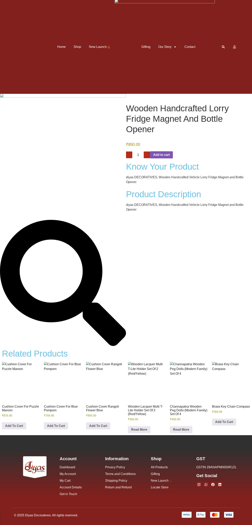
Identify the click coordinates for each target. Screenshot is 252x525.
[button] (223, 47)
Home (61, 46)
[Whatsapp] (205, 484)
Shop (77, 46)
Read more (139, 429)
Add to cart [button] (14, 425)
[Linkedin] (219, 484)
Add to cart (161, 154)
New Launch (100, 46)
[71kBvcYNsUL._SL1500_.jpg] (63, 96)
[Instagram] (199, 484)
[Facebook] (213, 484)
